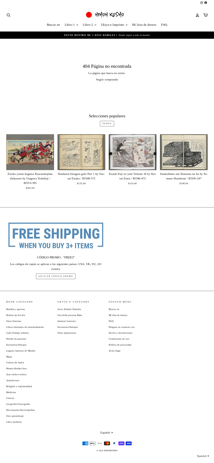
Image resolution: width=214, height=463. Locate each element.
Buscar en (53, 24)
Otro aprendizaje (15, 416)
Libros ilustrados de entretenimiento (25, 327)
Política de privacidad (120, 344)
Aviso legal (114, 350)
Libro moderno (14, 422)
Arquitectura (12, 380)
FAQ (164, 24)
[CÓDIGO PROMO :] (55, 235)
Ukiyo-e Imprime (113, 24)
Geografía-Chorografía (18, 404)
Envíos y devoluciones (120, 332)
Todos (107, 123)
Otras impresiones (66, 332)
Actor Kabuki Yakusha (69, 309)
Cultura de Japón (15, 362)
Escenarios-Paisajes (16, 344)
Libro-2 (88, 24)
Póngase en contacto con (122, 327)
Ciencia (10, 398)
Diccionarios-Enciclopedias (20, 410)
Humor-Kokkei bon (16, 368)
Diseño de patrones (16, 338)
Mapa (9, 356)
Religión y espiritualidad (19, 386)
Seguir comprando (107, 79)
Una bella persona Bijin (69, 315)
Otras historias (13, 321)
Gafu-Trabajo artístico (17, 332)
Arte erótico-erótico (16, 374)
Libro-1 (70, 24)
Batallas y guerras (15, 309)
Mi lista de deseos (144, 24)
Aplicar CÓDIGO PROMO (55, 276)
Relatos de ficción (15, 315)
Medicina (11, 392)
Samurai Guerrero (66, 321)
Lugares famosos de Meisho (20, 350)
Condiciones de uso (119, 338)
